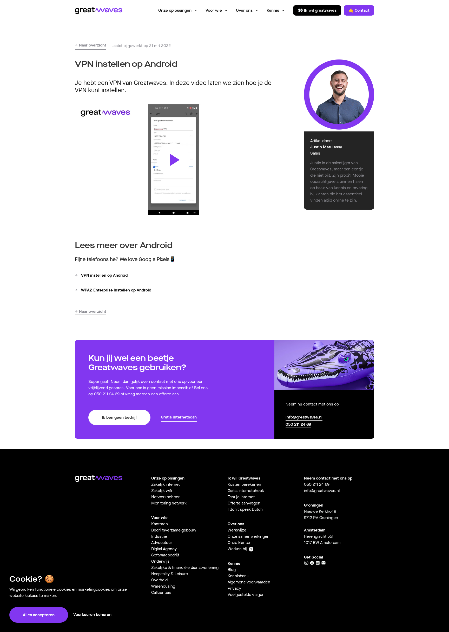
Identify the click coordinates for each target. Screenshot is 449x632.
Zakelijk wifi (161, 490)
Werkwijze (237, 530)
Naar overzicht (92, 45)
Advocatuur (161, 542)
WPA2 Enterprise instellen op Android (115, 290)
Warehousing (163, 586)
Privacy (234, 588)
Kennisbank (238, 575)
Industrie (159, 536)
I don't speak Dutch (245, 509)
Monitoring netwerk (169, 503)
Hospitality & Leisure (169, 573)
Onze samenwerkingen (248, 536)
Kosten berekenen (244, 484)
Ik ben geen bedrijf (119, 417)
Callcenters (161, 592)
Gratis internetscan (179, 417)
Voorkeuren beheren (92, 614)
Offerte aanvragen (244, 503)
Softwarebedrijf (165, 555)
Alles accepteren (39, 614)
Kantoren (159, 524)
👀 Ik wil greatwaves (317, 10)
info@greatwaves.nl (304, 417)
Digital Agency (164, 548)
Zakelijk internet (165, 484)
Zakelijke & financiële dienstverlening (185, 567)
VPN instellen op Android (104, 275)
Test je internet (241, 497)
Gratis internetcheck (246, 490)
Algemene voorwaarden (249, 582)
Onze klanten (240, 542)
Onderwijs (160, 561)
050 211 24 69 (298, 424)
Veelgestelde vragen (246, 594)
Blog (232, 569)
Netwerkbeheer (165, 497)
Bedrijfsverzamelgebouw (173, 530)
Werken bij (237, 548)
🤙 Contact (358, 10)
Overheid (159, 580)
